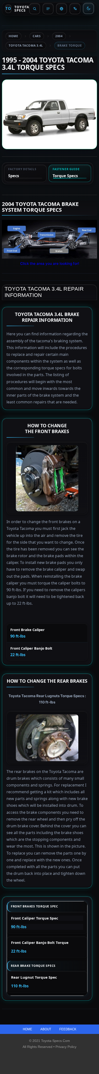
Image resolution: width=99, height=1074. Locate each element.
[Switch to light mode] (88, 8)
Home (13, 36)
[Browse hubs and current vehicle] (48, 8)
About (46, 1029)
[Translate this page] (74, 8)
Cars (37, 36)
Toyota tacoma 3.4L (26, 45)
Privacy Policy (66, 1047)
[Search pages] (34, 8)
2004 (59, 36)
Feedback (67, 1029)
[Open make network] (61, 8)
